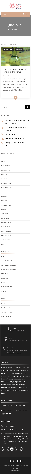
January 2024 (5, 166)
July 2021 (4, 209)
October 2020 (6, 235)
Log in (3, 303)
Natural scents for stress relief (15, 138)
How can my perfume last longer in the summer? (15, 70)
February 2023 (6, 183)
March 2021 (5, 218)
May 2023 (4, 179)
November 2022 (6, 188)
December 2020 (6, 231)
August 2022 (5, 192)
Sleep (3, 282)
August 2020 (5, 240)
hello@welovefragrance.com (18, 341)
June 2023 (4, 174)
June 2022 (4, 201)
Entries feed (5, 307)
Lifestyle (4, 274)
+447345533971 (18, 331)
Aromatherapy (8, 49)
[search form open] (27, 15)
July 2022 (4, 196)
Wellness (4, 291)
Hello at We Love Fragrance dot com (15, 430)
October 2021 (6, 205)
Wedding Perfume (11, 134)
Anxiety (3, 256)
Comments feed (6, 312)
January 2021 (5, 227)
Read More (13, 97)
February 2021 (6, 222)
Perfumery (19, 49)
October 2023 (6, 170)
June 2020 (4, 244)
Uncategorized (6, 287)
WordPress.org (6, 316)
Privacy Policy (15, 471)
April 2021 (4, 214)
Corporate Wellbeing (9, 265)
